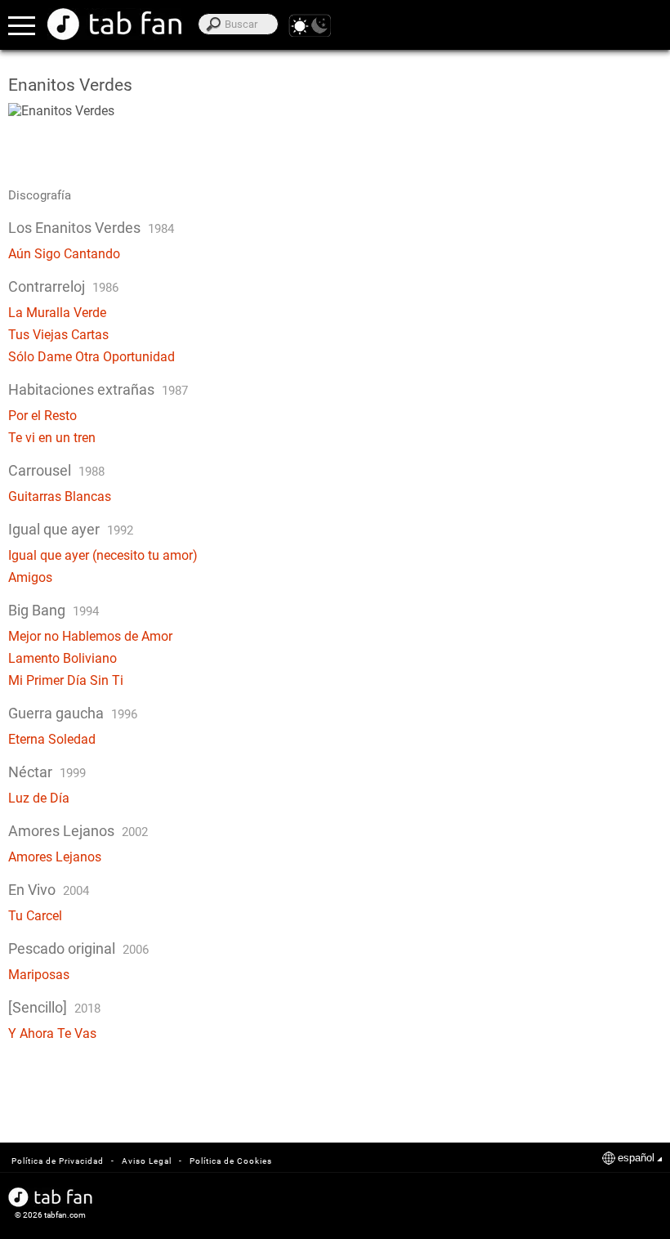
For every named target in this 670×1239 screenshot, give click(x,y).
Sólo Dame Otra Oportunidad (91, 357)
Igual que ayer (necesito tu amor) (103, 555)
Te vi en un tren (52, 437)
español (636, 1158)
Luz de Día (38, 798)
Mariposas (38, 974)
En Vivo (32, 889)
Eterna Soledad (52, 739)
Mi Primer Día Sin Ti (65, 680)
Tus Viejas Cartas (58, 334)
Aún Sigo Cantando (64, 254)
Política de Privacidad (57, 1160)
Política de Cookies (231, 1160)
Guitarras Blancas (59, 496)
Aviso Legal (147, 1160)
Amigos (30, 577)
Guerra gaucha (56, 713)
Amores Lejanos (61, 830)
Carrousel (39, 470)
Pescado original (61, 948)
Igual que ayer (54, 529)
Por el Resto (42, 415)
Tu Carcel (35, 916)
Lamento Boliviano (62, 658)
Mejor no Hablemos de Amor (90, 636)
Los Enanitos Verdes (74, 227)
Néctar (30, 772)
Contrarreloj (46, 286)
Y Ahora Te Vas (52, 1033)
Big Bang (38, 610)
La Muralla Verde (57, 312)
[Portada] (114, 24)
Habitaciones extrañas (81, 389)
